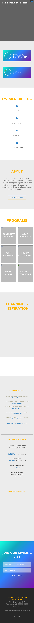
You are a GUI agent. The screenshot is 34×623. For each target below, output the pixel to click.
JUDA (16, 72)
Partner (17, 111)
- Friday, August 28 (17, 454)
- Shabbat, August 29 (17, 461)
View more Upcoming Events (17, 423)
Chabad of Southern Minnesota (15, 3)
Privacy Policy (26, 610)
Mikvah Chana (8, 273)
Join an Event (17, 123)
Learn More (17, 197)
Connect (17, 135)
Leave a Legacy (17, 148)
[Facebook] (15, 616)
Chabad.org (13, 610)
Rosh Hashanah (17, 475)
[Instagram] (19, 616)
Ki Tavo (17, 468)
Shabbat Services (17, 398)
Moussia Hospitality (20, 55)
